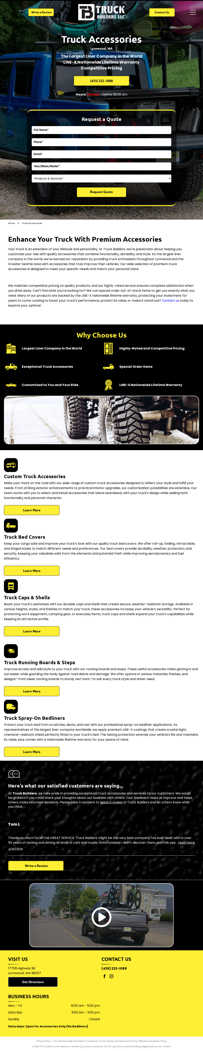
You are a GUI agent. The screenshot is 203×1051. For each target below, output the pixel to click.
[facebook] (104, 976)
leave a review (111, 802)
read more (186, 842)
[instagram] (111, 976)
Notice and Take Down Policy (122, 1040)
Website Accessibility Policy (153, 1040)
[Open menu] (193, 12)
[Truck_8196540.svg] (11, 469)
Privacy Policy (43, 1040)
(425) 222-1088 (114, 968)
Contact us (170, 300)
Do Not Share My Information (70, 1040)
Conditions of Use (96, 1040)
